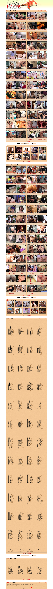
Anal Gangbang (10, 381)
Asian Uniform (10, 427)
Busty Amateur (19, 333)
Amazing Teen (10, 370)
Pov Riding (38, 330)
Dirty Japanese (19, 408)
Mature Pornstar (29, 442)
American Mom (10, 373)
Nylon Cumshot (29, 502)
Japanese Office (29, 342)
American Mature (10, 371)
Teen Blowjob (38, 466)
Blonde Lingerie (10, 517)
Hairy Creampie (20, 500)
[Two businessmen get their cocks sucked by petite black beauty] (32, 272)
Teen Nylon (38, 481)
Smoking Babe (38, 419)
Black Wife (9, 500)
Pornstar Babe (29, 547)
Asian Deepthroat (10, 401)
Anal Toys (9, 390)
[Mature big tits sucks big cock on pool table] (42, 128)
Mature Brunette (29, 425)
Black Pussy (9, 491)
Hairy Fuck (19, 501)
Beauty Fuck (9, 448)
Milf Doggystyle (29, 456)
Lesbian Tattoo (29, 403)
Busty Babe (19, 336)
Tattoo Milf (38, 457)
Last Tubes (18, 160)
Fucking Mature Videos (40, 561)
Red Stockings (38, 348)
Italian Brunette (29, 324)
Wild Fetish (38, 537)
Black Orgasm (10, 489)
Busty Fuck (19, 340)
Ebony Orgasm (19, 427)
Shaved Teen (38, 407)
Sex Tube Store (20, 567)
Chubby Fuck (19, 349)
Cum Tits (19, 385)
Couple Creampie (20, 367)
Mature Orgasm (29, 440)
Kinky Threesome (29, 359)
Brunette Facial (10, 550)
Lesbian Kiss (28, 387)
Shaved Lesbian (39, 403)
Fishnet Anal (19, 451)
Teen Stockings (38, 490)
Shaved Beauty (38, 397)
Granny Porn (39, 564)
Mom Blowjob (29, 484)
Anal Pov (9, 385)
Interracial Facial (20, 548)
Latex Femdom (29, 361)
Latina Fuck (28, 368)
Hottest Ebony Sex (30, 564)
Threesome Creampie (39, 501)
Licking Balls (28, 411)
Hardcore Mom (19, 515)
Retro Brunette (38, 366)
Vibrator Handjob (39, 521)
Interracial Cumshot (20, 545)
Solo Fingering (38, 427)
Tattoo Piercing (38, 458)
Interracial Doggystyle (20, 547)
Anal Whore (9, 391)
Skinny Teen (38, 415)
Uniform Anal (38, 512)
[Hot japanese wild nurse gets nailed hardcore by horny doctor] (11, 128)
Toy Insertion (38, 511)
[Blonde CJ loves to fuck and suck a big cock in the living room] (32, 282)
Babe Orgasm (10, 435)
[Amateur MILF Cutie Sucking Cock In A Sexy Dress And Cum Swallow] (32, 212)
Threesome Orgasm (39, 503)
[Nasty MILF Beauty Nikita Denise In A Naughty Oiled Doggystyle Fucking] (42, 68)
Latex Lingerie (29, 363)
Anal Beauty (9, 374)
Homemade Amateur (20, 520)
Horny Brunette (20, 526)
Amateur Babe (10, 323)
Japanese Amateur (29, 326)
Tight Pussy (38, 507)
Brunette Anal (10, 541)
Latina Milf (28, 371)
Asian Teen (9, 425)
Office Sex (28, 517)
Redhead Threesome (39, 362)
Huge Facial (19, 539)
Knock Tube (19, 562)
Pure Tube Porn (20, 564)
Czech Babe (19, 396)
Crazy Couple (19, 373)
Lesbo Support (39, 574)
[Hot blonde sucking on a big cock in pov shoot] (21, 138)
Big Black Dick (10, 459)
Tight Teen (38, 508)
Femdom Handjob (20, 441)
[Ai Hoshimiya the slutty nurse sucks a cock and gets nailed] (32, 182)
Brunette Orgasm (20, 323)
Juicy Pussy (28, 354)
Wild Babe (38, 535)
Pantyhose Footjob (29, 535)
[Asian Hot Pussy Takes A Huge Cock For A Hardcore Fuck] (11, 262)
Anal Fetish (9, 377)
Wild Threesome (39, 541)
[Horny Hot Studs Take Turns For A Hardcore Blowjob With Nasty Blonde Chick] (32, 128)
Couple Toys (19, 372)
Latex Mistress (29, 364)
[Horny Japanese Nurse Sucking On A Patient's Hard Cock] (21, 172)
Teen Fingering (38, 475)
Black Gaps (19, 572)
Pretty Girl (38, 334)
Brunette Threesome (20, 331)
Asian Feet (9, 405)
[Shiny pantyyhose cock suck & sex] (32, 68)
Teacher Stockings (39, 460)
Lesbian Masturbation (30, 389)
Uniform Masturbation (39, 516)
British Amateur (10, 534)
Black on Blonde (10, 501)
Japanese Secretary (29, 347)
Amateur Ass (9, 322)
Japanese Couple (29, 332)
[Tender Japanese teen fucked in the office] (42, 118)
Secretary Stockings (39, 392)
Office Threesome (29, 518)
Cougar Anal (19, 362)
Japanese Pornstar (29, 345)
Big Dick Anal (10, 467)
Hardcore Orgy (19, 517)
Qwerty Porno (10, 307)
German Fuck (19, 470)
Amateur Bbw (10, 324)
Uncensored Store (26, 307)
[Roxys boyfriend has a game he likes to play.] (42, 212)
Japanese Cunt (29, 334)
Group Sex (19, 492)
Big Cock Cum (10, 463)
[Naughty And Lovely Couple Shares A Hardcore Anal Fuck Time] (11, 252)
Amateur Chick (10, 328)
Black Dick (9, 484)
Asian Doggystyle (10, 402)
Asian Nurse (9, 415)
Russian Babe (38, 377)
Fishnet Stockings (20, 454)
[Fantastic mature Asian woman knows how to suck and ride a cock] (32, 88)
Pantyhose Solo (29, 539)
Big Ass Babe (10, 454)
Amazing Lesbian (10, 367)
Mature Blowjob (29, 424)
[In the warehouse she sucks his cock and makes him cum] (11, 172)
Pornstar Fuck (29, 550)
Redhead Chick (39, 352)
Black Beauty (9, 479)
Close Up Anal (19, 351)
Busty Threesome (20, 346)
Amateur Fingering (10, 337)
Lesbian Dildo (29, 381)
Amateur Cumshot (10, 332)
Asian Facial (9, 404)
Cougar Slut (19, 365)
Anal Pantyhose (10, 384)
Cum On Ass (19, 377)
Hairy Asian (19, 495)
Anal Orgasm (9, 382)
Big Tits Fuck (9, 472)
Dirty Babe (19, 404)
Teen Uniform (38, 498)
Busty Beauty (19, 337)
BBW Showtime (30, 570)
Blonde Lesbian (10, 516)
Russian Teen (38, 388)
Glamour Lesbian (20, 476)
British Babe (9, 535)
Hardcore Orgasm (20, 516)
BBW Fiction (29, 568)
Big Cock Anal (10, 461)
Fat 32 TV (29, 575)
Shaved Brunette (39, 400)
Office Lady (28, 514)
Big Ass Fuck (9, 457)
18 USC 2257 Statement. (13, 585)
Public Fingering (39, 337)
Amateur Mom (10, 344)
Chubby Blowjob (20, 348)
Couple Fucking (20, 368)
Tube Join (18, 153)
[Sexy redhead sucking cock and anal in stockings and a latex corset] (42, 78)
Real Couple (38, 345)
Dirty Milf (19, 409)
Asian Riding (9, 421)
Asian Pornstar (10, 418)
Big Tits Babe (10, 471)
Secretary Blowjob (39, 389)
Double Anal (19, 414)
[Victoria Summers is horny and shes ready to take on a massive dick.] (11, 88)
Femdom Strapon (20, 443)
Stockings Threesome (39, 444)
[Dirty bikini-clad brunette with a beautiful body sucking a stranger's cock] (42, 98)
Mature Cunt (28, 426)
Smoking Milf (38, 424)
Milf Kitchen (28, 462)
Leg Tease (28, 374)
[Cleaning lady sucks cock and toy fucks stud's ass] (11, 182)
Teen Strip (38, 491)
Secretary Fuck (38, 390)
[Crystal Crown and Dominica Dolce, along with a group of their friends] (11, 48)
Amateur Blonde (10, 325)
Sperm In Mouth (39, 435)
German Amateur (20, 466)
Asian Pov (9, 419)
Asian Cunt (9, 400)
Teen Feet (38, 473)
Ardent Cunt (26, 153)
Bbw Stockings (10, 444)
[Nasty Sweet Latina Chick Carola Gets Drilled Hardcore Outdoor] (11, 222)
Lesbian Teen (28, 404)
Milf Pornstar (28, 465)
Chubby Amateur (20, 347)
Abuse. (17, 585)
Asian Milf (9, 414)
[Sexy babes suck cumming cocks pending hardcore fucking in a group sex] (42, 88)
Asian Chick (9, 397)
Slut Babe (38, 416)
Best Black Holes (20, 571)
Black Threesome (10, 498)
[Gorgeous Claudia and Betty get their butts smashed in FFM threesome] (32, 192)
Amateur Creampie (10, 331)
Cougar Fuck (19, 363)
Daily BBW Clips (30, 573)
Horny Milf (19, 529)
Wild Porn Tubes (43, 307)
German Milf (19, 472)
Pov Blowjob (38, 326)
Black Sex (9, 492)
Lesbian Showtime (39, 570)
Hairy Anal (19, 494)
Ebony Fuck (19, 425)
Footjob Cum (19, 458)
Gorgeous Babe (20, 484)
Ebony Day (19, 576)
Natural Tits (28, 495)
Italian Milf (28, 325)
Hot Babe (19, 533)
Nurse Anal (28, 496)
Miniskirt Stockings (29, 482)
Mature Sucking (29, 448)
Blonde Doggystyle (10, 509)
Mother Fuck (28, 489)
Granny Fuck (19, 489)
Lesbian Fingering (29, 384)
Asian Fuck (9, 408)
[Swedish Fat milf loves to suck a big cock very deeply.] (21, 282)
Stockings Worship (39, 445)
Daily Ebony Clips (20, 573)
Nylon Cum (28, 501)
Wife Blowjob (38, 534)
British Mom (9, 540)
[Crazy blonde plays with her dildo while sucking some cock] (11, 108)
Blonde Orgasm (10, 520)
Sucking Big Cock (39, 448)
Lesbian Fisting (29, 385)
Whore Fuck (38, 533)
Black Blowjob (10, 480)
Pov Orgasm (38, 329)
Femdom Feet (19, 439)
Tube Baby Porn (20, 569)
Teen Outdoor (38, 483)
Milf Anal (28, 451)
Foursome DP (19, 460)
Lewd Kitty (38, 576)
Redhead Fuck (38, 354)
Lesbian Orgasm (29, 392)
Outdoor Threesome (29, 528)
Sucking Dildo (38, 452)
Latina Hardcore (29, 369)
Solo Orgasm (38, 429)
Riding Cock (38, 369)
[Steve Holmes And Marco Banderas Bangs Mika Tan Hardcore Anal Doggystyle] (42, 138)
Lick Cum (28, 410)
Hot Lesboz (38, 567)
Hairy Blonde (19, 497)
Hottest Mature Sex (39, 568)
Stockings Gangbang (39, 441)
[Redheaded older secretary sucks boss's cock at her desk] (42, 282)
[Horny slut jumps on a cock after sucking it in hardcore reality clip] (42, 38)
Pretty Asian (38, 331)
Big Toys (9, 475)
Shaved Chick (38, 401)
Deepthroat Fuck (20, 399)
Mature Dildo (28, 427)
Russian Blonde (39, 378)
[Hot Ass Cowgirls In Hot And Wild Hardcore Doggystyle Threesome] (42, 252)
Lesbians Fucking (29, 409)
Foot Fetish (19, 456)
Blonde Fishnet (10, 512)
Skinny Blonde (38, 411)
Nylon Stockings (29, 510)
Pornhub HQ (26, 160)
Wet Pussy (38, 528)
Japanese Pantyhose (29, 344)
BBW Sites (29, 571)
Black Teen (9, 497)
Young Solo (38, 548)
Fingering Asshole (20, 447)
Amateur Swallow (10, 354)
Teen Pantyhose (39, 484)
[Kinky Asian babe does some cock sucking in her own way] (21, 118)
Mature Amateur (29, 418)
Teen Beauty (38, 464)
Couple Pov (19, 371)
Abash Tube (10, 576)
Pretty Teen (38, 336)
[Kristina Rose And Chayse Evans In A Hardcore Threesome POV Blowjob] (21, 48)
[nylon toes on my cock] (11, 58)
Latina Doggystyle (29, 367)
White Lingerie (38, 530)
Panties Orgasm (29, 531)
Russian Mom (38, 386)
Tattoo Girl (38, 456)
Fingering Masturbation (21, 448)
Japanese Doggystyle (30, 335)
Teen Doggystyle (39, 471)
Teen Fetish (38, 474)
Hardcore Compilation (20, 513)
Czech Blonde (19, 397)
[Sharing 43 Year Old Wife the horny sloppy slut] (11, 192)
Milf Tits (28, 474)
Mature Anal (28, 419)
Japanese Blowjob (29, 331)
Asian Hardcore (10, 411)
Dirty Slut (19, 410)
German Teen (19, 473)
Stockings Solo (38, 443)
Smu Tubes (19, 568)
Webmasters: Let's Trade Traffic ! (27, 587)
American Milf (10, 372)
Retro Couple (38, 367)
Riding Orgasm (38, 373)
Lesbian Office (29, 391)
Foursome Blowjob (20, 459)
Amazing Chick (10, 364)
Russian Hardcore (39, 384)
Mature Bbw (28, 421)
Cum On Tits (19, 381)
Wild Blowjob (38, 536)
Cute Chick (19, 392)
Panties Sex (28, 532)
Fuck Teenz (38, 563)
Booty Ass (9, 532)
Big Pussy (9, 470)
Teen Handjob (38, 478)
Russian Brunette (39, 380)
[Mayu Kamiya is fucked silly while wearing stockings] (11, 212)
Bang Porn (34, 153)
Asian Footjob (10, 407)
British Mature (10, 538)
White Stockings (39, 531)
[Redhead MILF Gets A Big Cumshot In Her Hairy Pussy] (21, 78)
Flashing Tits (19, 455)
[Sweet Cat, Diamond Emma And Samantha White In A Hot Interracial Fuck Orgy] (21, 262)
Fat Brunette (19, 435)
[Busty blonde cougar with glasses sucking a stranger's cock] (42, 272)
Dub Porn (42, 153)
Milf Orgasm (28, 464)
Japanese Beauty (29, 329)
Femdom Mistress (20, 442)
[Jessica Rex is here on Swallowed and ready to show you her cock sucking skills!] (32, 78)
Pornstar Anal (29, 546)
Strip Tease (38, 446)
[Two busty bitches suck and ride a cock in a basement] (11, 68)
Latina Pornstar (29, 372)
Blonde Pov (9, 522)
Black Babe (9, 478)
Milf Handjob (29, 460)
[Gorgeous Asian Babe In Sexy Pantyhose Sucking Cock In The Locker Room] (32, 98)
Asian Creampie (10, 399)
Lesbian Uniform (29, 408)
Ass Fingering (10, 428)
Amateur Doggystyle (10, 335)
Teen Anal (38, 461)
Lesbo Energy (39, 572)
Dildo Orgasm (19, 401)
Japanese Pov (28, 346)
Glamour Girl (19, 475)
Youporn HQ (10, 575)
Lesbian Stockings (29, 400)
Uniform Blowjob (39, 513)
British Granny (10, 537)
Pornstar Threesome (39, 325)
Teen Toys (38, 497)
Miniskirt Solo (29, 481)
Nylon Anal (28, 500)
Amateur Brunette (10, 327)
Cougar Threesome (20, 366)
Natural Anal (28, 490)
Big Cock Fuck (10, 464)
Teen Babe (38, 463)
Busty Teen (19, 345)
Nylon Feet (28, 503)
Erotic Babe (19, 428)
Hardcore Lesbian (20, 514)
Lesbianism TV (39, 569)
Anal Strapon (9, 387)
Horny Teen (19, 532)
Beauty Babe (9, 446)
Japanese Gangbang (29, 337)
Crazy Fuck (19, 374)
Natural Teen (28, 494)
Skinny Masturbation (39, 414)
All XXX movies (10, 153)
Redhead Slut (38, 359)
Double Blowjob (20, 415)
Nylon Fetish (28, 504)
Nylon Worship (29, 512)
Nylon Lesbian (29, 507)
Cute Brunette (19, 391)
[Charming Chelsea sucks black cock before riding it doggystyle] (32, 172)
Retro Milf (38, 368)
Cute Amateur (19, 388)
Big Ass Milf (9, 458)
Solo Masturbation (39, 428)
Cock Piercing (19, 359)
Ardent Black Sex (20, 570)
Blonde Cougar (10, 507)
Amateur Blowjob (10, 326)
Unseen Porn (34, 307)
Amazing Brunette (10, 363)
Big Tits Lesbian (10, 473)
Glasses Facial (19, 481)
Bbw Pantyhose (10, 443)
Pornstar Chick (29, 549)
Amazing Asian (10, 360)
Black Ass (9, 477)
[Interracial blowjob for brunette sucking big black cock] (21, 182)
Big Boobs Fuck (10, 460)
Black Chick (9, 482)
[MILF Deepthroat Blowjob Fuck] (32, 262)
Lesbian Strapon (29, 401)
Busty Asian (19, 335)
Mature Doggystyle (29, 428)
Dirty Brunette (19, 406)
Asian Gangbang (10, 409)
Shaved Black (38, 398)
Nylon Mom (28, 508)
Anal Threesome (10, 389)
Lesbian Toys (28, 407)
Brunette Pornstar (20, 324)
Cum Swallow (19, 384)
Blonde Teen (9, 526)
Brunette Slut (19, 327)
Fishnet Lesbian (20, 452)
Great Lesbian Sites (39, 565)
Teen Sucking (38, 492)
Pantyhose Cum (29, 533)
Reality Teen (38, 347)
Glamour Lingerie (20, 477)
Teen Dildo (38, 470)
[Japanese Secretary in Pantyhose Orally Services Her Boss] (32, 232)
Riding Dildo (38, 371)
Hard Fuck (19, 510)
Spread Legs (38, 437)
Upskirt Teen (38, 519)
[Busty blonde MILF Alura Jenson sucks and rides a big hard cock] (21, 68)
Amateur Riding (10, 349)
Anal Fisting (9, 378)
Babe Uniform (10, 436)
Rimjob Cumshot (39, 374)
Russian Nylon (38, 387)
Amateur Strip (10, 352)
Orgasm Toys (28, 521)
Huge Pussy (19, 540)
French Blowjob (20, 463)
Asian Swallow (10, 424)
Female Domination (20, 438)
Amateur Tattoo (10, 355)
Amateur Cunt (10, 333)
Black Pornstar (10, 490)
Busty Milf (19, 342)
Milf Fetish (28, 457)
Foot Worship (19, 457)
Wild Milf (38, 539)
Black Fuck (9, 485)
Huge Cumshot (19, 537)
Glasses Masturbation (20, 483)
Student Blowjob (39, 447)
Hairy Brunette (19, 498)
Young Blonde (38, 544)
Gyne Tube (19, 561)
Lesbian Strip (28, 402)
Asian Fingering (10, 406)
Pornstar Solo (38, 323)
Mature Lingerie (29, 436)
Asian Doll (9, 403)
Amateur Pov (9, 347)
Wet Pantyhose (38, 527)
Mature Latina (29, 434)
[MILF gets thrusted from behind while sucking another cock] (21, 212)
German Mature (20, 471)
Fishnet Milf (19, 453)
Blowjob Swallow (10, 530)
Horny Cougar (19, 527)
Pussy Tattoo (38, 343)
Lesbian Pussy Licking (30, 396)
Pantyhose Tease (29, 540)
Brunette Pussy (19, 326)
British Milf (9, 539)
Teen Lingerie (38, 479)
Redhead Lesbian (39, 355)
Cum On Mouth (20, 379)
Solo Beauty (38, 425)
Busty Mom (19, 343)
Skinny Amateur (39, 409)
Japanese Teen (29, 351)
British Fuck (9, 536)
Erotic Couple (19, 429)
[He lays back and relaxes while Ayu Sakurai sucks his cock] (32, 58)
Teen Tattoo (38, 494)
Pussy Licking (38, 340)
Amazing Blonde (10, 362)
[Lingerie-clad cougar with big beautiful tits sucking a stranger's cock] (32, 252)
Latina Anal (28, 365)
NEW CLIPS (22, 143)
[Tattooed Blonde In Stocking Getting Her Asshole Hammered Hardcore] (11, 118)
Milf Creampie (29, 454)
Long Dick (28, 415)
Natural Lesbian (29, 492)
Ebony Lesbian (19, 426)
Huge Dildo (19, 538)
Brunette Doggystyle (10, 548)
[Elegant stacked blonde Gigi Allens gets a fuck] (11, 202)
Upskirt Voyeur (38, 520)
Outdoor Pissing (29, 527)
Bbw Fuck (9, 440)
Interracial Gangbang (20, 550)
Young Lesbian (38, 547)
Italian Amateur (29, 323)
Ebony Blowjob (20, 423)
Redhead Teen (38, 361)
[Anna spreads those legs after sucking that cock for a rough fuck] (42, 232)
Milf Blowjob (28, 453)
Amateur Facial (10, 336)
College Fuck (19, 360)
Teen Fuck (38, 476)
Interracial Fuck (20, 549)
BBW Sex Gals (30, 569)
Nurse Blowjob (29, 497)
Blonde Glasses (10, 514)
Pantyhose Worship (29, 541)
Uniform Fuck (38, 515)
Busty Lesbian (19, 341)
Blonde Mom (9, 519)
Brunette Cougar (10, 546)
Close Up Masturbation (20, 354)
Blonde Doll (9, 510)
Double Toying (19, 420)
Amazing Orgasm (10, 369)
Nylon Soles (28, 509)
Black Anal (9, 476)
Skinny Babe (38, 410)
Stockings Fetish (39, 439)
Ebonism (19, 575)
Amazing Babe (10, 361)
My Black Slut (29, 566)
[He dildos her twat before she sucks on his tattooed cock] (11, 98)
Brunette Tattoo (19, 329)
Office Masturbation (29, 515)
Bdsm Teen (9, 445)
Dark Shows (19, 574)
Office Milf (28, 516)
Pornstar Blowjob (29, 548)
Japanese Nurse (29, 341)
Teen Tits (38, 496)
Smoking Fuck (38, 423)
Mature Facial (29, 429)
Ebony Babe (19, 422)
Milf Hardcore (29, 461)
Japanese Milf (29, 340)
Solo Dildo (38, 426)
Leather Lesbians (29, 373)
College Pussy (19, 361)
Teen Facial (38, 472)
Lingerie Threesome (29, 414)
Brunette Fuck (10, 551)
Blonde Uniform (10, 527)
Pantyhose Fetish (29, 534)
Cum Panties (19, 382)
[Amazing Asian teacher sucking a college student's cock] (42, 48)
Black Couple (10, 483)
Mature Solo (28, 445)
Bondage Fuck (10, 531)
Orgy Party (28, 522)
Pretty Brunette (38, 333)
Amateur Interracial (10, 340)
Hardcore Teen (19, 519)
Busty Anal (19, 334)
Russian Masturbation (39, 385)
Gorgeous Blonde (20, 485)
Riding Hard (38, 372)
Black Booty (9, 481)
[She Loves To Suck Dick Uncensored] (32, 48)
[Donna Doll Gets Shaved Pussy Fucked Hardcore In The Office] (32, 108)
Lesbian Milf (28, 390)
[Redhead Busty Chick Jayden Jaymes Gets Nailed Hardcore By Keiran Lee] (11, 272)
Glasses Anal (19, 479)
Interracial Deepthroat (20, 546)
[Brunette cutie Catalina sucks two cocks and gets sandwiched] (21, 272)
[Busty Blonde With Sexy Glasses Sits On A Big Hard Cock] (32, 202)
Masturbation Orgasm (30, 417)
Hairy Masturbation (20, 504)
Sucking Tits (38, 453)
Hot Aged (38, 566)
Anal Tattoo (9, 388)
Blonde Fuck (9, 513)
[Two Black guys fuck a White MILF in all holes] (11, 232)
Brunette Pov (19, 325)
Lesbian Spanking (29, 399)
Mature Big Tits (29, 422)
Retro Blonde (38, 364)
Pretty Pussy (38, 335)
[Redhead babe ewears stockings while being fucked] (21, 38)
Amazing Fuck (10, 365)
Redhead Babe (38, 350)
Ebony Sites (29, 562)
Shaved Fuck (38, 402)
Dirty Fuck (19, 407)
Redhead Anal (38, 349)
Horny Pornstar (19, 530)
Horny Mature (19, 528)
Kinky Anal (28, 355)
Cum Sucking (19, 383)
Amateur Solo (10, 350)
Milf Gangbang (29, 459)
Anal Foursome (10, 379)
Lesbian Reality (29, 397)
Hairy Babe (19, 496)
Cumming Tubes (30, 572)
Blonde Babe (9, 503)
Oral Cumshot (29, 519)
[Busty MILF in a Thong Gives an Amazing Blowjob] (21, 192)
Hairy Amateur (19, 493)
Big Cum (9, 466)
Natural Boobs (29, 491)
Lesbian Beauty (29, 379)
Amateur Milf (9, 343)
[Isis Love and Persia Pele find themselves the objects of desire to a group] (42, 182)
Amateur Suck (10, 353)
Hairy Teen (19, 507)
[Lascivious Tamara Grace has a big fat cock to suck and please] (21, 58)
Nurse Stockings (29, 498)
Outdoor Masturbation (30, 526)
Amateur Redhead (10, 348)
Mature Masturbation (29, 437)
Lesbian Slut (28, 398)
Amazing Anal (10, 359)
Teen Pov (38, 485)
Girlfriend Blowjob (20, 474)
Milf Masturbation (29, 463)
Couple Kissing (19, 369)
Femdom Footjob (20, 440)
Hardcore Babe (19, 511)
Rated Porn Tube (20, 565)
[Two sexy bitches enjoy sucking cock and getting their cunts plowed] (42, 58)
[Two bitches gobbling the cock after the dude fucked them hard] (21, 108)
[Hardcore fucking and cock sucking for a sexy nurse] (32, 118)
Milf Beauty (28, 452)
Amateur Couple (10, 330)
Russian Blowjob (39, 379)
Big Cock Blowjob (10, 462)
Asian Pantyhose (10, 417)
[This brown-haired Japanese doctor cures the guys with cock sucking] (11, 242)
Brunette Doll (9, 549)
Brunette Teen (19, 330)
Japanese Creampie (29, 333)
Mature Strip (28, 447)
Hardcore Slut (19, 518)
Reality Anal (38, 346)
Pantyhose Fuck (29, 536)
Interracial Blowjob (20, 544)
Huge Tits (19, 541)
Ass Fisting (9, 429)
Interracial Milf (19, 551)
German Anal (19, 467)
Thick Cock (38, 499)
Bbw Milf (9, 442)
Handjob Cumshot (20, 508)
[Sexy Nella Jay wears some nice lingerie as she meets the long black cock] (42, 108)
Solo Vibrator (38, 433)
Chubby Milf (19, 350)
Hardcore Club (19, 512)
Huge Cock (19, 536)
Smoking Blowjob (39, 420)
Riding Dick (38, 370)
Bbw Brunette (10, 438)
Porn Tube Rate (20, 563)
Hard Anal (19, 509)
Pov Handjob (38, 327)
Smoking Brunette (39, 421)
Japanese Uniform (29, 353)
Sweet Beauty (38, 454)
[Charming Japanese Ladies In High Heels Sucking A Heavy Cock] (42, 202)
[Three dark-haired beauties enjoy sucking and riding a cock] (11, 138)
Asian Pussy (9, 420)
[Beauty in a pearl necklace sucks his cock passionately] (42, 222)
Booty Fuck (9, 533)
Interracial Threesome (30, 322)
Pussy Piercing (38, 341)
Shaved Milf (38, 404)
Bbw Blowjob (10, 437)
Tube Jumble (18, 307)
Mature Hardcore (29, 433)
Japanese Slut (29, 348)
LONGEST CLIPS (26, 143)
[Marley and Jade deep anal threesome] (11, 38)
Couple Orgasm (20, 370)
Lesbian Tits (28, 406)
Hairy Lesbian (19, 503)
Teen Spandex (38, 489)
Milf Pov (28, 466)
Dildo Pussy (19, 402)
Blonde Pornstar (10, 521)
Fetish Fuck (19, 444)
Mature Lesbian (29, 435)
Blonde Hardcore (10, 515)
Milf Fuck (28, 458)
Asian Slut (9, 422)
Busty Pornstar (19, 344)
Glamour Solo (19, 478)
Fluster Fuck (10, 160)
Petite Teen (28, 544)
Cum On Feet (19, 378)
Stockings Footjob (39, 440)
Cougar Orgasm (20, 364)
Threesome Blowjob (39, 500)
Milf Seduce (28, 467)
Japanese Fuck (29, 336)
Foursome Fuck (20, 461)
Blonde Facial (10, 511)
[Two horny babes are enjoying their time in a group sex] (21, 202)
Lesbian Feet (28, 382)
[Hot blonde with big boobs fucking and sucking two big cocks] (21, 128)
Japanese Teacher (29, 350)
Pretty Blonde (38, 332)
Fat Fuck (19, 436)
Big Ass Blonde (10, 455)
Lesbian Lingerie (29, 388)
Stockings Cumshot (39, 438)
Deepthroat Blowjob (20, 398)
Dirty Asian (19, 403)
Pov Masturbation (39, 328)
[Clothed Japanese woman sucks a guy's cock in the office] (21, 98)
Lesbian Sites (39, 571)
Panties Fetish (29, 529)
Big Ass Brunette (10, 456)
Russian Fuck (38, 383)
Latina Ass (28, 366)
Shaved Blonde (38, 399)
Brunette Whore (20, 332)
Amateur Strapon (10, 351)
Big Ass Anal (9, 453)
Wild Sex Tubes (11, 574)
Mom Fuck (28, 485)
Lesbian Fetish (29, 383)
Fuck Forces (34, 160)
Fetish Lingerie (19, 446)
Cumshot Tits (19, 387)
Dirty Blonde (19, 405)
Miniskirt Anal (29, 476)
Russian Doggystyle (39, 382)
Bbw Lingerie (10, 441)
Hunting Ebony (30, 565)
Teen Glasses (38, 477)
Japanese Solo (29, 349)
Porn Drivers (42, 160)
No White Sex (29, 567)
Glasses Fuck (19, 482)
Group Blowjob (19, 490)
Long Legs (28, 416)
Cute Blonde (19, 390)
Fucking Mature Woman (40, 562)
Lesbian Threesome (29, 405)
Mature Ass (28, 420)
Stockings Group (39, 442)
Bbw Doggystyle (10, 439)
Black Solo (9, 494)
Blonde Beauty (10, 504)
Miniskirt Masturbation (30, 479)
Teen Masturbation (39, 480)
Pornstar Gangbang (29, 551)
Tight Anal (38, 504)
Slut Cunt (38, 417)
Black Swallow (10, 496)
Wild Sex (38, 540)
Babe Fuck (9, 434)
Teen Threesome (39, 495)
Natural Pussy (29, 493)
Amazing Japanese (10, 366)
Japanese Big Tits (29, 330)
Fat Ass (18, 433)
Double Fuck (19, 418)
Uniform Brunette (39, 514)
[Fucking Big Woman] (42, 172)
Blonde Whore (10, 528)
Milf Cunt (28, 455)
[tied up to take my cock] (21, 252)
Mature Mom (28, 438)
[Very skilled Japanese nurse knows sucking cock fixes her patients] (32, 138)
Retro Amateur (38, 363)
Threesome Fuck (39, 502)
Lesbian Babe (29, 378)
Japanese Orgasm (29, 343)
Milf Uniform (28, 475)
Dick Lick (19, 400)
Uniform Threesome (39, 518)
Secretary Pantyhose (39, 391)
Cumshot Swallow (20, 386)
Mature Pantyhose (29, 441)
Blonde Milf (9, 518)
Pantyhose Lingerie (29, 537)
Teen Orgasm (38, 482)
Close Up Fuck (19, 353)
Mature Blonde (29, 423)
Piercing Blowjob (29, 545)
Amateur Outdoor (10, 346)
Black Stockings (10, 495)
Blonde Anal (9, 502)
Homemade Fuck (20, 522)
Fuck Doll (19, 464)
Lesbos (38, 575)
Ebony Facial (19, 424)
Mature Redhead (29, 443)
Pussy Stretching (39, 342)
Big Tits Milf (9, 474)
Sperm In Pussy (39, 436)
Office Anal (28, 513)
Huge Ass (19, 534)
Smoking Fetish (39, 422)
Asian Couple (10, 398)
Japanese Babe (29, 328)
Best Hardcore (10, 452)
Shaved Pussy (38, 405)
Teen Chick (38, 467)
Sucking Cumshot (39, 451)
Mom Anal (28, 483)
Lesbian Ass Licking (29, 377)
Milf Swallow (28, 471)
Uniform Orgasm (39, 517)
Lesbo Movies (39, 573)
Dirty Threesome (20, 411)
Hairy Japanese (19, 502)
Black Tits (9, 499)
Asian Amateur (10, 392)
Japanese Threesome (29, 352)
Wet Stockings (38, 529)
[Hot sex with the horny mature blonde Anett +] (21, 242)
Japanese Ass (28, 327)
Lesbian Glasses (29, 386)
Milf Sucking (28, 470)
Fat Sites (29, 576)
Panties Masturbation (29, 530)
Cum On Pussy (19, 380)
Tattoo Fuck (38, 455)
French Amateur (20, 462)
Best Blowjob (9, 451)
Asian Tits (9, 426)
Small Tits (38, 418)
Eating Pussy (19, 421)
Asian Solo (9, 423)
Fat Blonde (19, 434)
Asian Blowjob (10, 396)
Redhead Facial (38, 353)
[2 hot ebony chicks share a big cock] (11, 282)
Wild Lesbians (38, 538)
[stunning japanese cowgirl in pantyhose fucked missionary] (42, 192)
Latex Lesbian (29, 362)
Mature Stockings (29, 446)
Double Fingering (20, 417)
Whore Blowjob (39, 532)
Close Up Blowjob (20, 352)
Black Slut (9, 493)
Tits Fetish (38, 509)
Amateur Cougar (10, 329)
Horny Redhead (20, 531)
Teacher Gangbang (39, 459)
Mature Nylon (29, 439)
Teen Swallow (38, 493)
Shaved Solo (38, 406)
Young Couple (38, 546)
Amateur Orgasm (10, 345)
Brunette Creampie (10, 547)
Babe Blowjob (10, 433)
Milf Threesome (29, 473)
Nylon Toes (28, 511)
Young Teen (38, 549)
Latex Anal (28, 360)
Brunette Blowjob (10, 544)
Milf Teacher (28, 472)
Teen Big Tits (38, 465)
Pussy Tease (38, 344)
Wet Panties (38, 526)
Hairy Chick (19, 499)
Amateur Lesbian (10, 342)
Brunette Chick (10, 545)
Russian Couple (39, 381)
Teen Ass (38, 462)
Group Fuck (19, 491)
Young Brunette (39, 545)
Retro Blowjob (38, 365)
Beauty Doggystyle (10, 447)
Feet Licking (19, 437)
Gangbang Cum (20, 465)
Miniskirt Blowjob (29, 477)
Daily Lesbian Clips (30, 574)
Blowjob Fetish (10, 529)
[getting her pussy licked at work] (42, 242)
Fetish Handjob (19, 445)
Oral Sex (28, 520)
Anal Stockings (10, 386)
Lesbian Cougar (29, 380)
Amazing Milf (10, 368)
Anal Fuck (9, 380)
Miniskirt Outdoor (29, 480)
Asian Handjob (10, 410)
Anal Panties (9, 383)
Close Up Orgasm (20, 355)
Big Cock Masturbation (11, 465)
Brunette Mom (19, 322)
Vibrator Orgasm (39, 522)
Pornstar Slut (38, 322)
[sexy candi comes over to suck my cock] (32, 222)
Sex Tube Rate (20, 566)
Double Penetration (20, 419)
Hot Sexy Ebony (30, 563)
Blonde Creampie (10, 508)
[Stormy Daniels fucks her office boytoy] (21, 88)
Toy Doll (38, 510)
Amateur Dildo (10, 334)
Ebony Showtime (30, 561)
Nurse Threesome (29, 499)
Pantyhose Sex (29, 538)
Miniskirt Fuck (29, 478)
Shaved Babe (38, 396)
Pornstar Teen (38, 324)
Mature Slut (28, 444)
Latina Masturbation (29, 370)
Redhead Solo (38, 360)
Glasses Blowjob (20, 480)
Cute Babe (19, 389)
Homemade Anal (20, 521)
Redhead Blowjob (39, 351)
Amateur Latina (10, 341)
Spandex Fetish (38, 434)
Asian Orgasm (10, 416)
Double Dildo (19, 416)
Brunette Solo (19, 328)
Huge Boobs (19, 535)
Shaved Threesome (39, 408)
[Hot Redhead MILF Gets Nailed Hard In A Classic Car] (32, 38)
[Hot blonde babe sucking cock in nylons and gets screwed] (21, 222)
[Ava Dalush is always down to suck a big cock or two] (42, 262)
